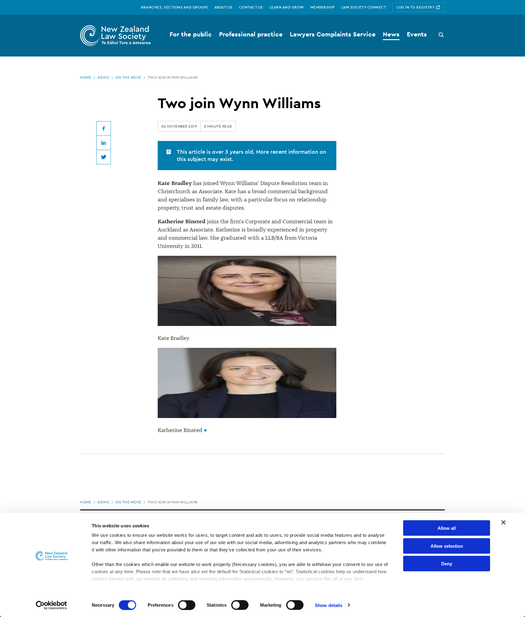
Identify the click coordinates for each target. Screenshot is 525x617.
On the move (128, 77)
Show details (328, 605)
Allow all (446, 528)
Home (85, 77)
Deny (446, 563)
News (103, 77)
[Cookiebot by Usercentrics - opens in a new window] (51, 605)
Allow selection (447, 545)
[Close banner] (503, 522)
